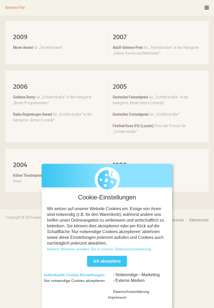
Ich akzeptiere (107, 261)
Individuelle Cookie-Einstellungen (74, 275)
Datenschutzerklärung (131, 291)
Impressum (175, 220)
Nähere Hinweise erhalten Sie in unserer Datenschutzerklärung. (99, 249)
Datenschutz (199, 220)
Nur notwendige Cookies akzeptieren (74, 281)
